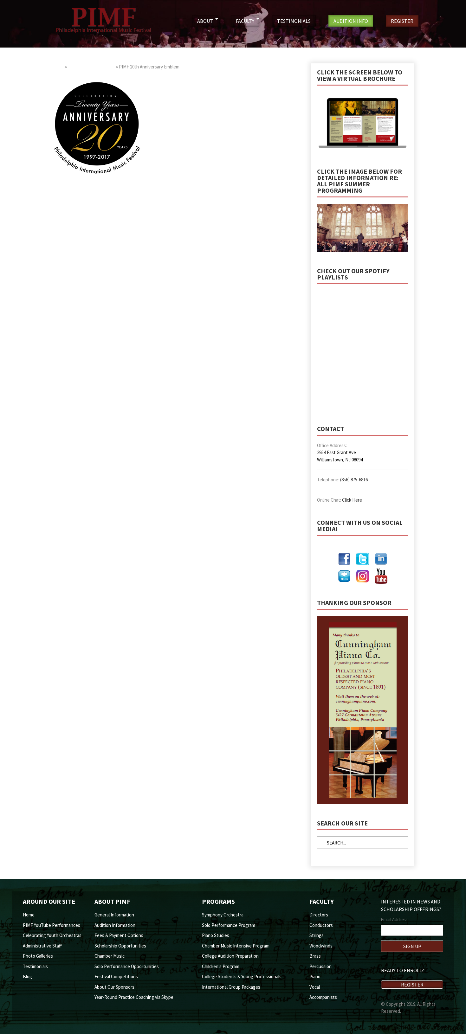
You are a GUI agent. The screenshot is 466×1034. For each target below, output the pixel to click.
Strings (316, 935)
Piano (314, 976)
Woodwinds (321, 946)
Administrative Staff (42, 946)
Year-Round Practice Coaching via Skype (133, 997)
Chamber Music (109, 956)
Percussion (320, 966)
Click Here (352, 500)
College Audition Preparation (230, 956)
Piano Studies (215, 935)
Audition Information (114, 925)
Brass (315, 956)
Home (58, 67)
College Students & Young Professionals (242, 976)
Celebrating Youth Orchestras (52, 935)
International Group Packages (231, 987)
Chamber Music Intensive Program (235, 946)
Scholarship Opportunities (120, 946)
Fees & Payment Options (118, 935)
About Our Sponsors (114, 987)
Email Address (394, 919)
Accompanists (323, 997)
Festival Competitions (116, 976)
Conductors (321, 925)
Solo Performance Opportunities (126, 966)
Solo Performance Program (228, 925)
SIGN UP (412, 946)
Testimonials (35, 966)
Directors (318, 915)
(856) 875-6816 (354, 480)
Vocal (314, 987)
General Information (114, 915)
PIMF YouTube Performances (51, 925)
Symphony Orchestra (222, 915)
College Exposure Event (91, 67)
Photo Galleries (38, 956)
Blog (27, 976)
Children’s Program (220, 966)
